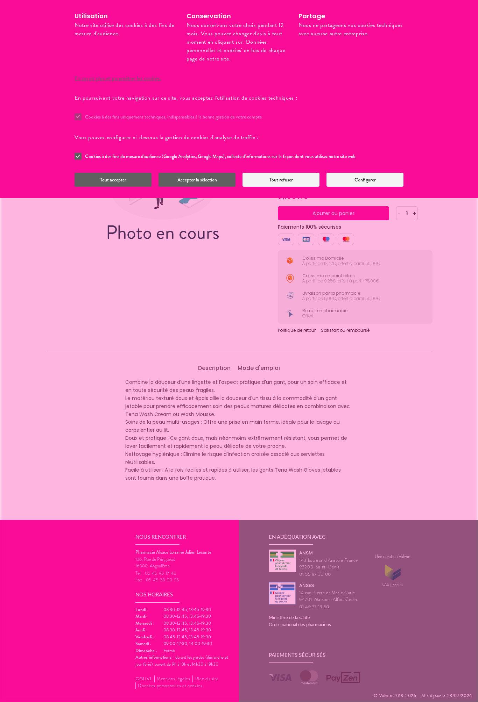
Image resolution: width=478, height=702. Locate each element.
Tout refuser (281, 179)
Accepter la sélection (197, 179)
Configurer (365, 179)
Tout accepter (113, 179)
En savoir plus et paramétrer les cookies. (118, 78)
